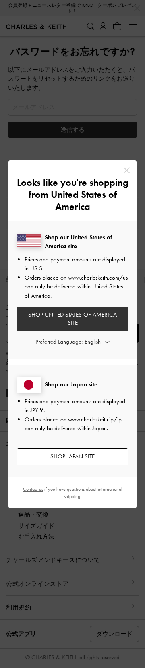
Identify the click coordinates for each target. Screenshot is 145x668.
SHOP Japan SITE (72, 456)
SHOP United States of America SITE (72, 319)
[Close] (127, 170)
